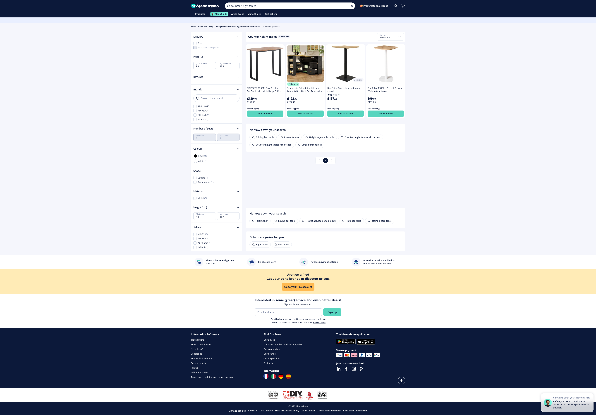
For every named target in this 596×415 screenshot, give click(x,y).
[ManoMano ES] (288, 376)
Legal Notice (266, 410)
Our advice (269, 339)
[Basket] (403, 5)
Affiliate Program (199, 372)
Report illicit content (201, 358)
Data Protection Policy (287, 410)
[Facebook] (346, 368)
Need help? (197, 349)
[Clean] (352, 6)
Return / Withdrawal (201, 344)
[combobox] (390, 36)
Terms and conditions (329, 410)
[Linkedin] (338, 368)
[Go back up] (401, 380)
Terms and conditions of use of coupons (212, 377)
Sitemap (252, 410)
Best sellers (269, 363)
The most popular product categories (282, 344)
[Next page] (331, 160)
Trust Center (308, 410)
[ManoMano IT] (273, 376)
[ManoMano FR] (265, 376)
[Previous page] (319, 160)
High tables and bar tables (248, 26)
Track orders (197, 339)
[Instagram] (353, 368)
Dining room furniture (225, 26)
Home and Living (205, 26)
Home (193, 26)
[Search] (228, 6)
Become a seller (199, 363)
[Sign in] (395, 5)
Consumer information (355, 410)
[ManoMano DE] (280, 376)
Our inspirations (272, 358)
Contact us (196, 353)
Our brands (269, 353)
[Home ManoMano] (205, 5)
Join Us (194, 367)
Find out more (319, 322)
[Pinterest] (361, 368)
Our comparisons (272, 349)
